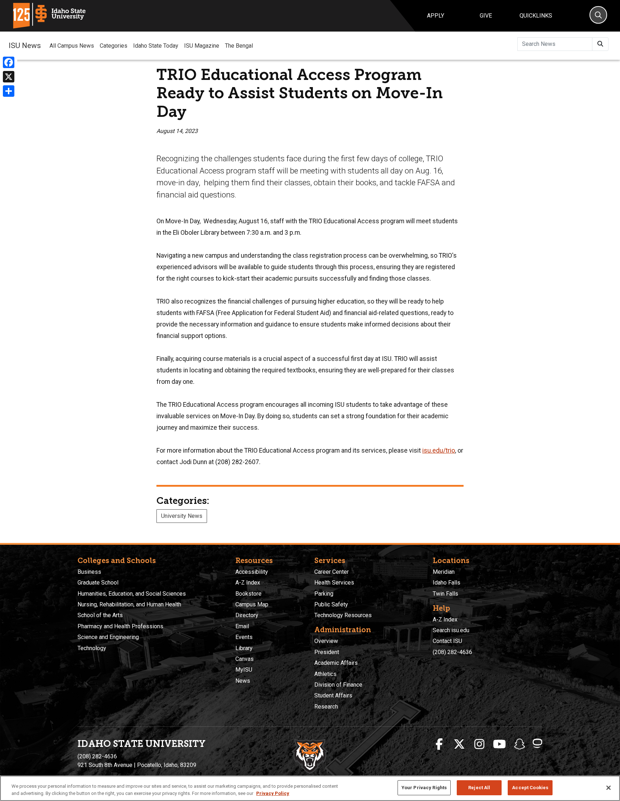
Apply (435, 15)
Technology (92, 648)
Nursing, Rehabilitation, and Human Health (129, 604)
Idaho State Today (155, 45)
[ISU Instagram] (479, 744)
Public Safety (331, 604)
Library (244, 648)
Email (242, 626)
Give (486, 15)
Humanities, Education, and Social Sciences (132, 593)
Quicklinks (536, 15)
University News (181, 515)
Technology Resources (343, 615)
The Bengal (239, 45)
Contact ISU (447, 641)
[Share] (8, 91)
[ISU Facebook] (439, 744)
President (326, 652)
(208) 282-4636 (452, 652)
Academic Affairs (336, 662)
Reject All (479, 787)
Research (326, 706)
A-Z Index (247, 582)
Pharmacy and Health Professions (120, 626)
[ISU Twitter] (459, 744)
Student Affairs (333, 695)
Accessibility (251, 571)
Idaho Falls (446, 582)
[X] (8, 77)
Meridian (444, 571)
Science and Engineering (108, 637)
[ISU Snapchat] (519, 744)
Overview (326, 641)
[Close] (608, 788)
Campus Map (251, 604)
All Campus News (72, 45)
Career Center (331, 571)
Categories (113, 45)
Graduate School (98, 582)
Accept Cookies (530, 787)
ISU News (25, 45)
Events (244, 637)
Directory (246, 615)
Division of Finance (338, 684)
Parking (323, 593)
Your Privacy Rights (424, 787)
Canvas (244, 658)
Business (89, 571)
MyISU (243, 669)
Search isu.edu (451, 630)
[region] (310, 788)
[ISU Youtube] (499, 744)
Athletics (325, 674)
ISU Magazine (201, 45)
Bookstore (248, 593)
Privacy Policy (272, 793)
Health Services (334, 582)
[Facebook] (8, 62)
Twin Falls (445, 593)
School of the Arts (100, 615)
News (242, 680)
